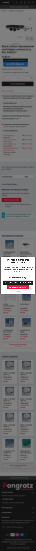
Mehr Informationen (21, 272)
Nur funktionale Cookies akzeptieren (18, 283)
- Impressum (18, 291)
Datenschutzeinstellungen (18, 278)
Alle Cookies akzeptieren (18, 287)
